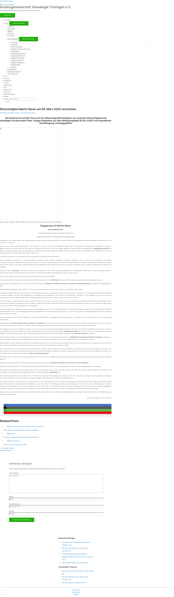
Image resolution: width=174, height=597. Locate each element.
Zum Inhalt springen (6, 1)
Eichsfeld (14, 45)
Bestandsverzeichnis (14, 72)
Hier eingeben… (14, 473)
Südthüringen (15, 65)
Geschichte (11, 29)
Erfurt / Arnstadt (16, 47)
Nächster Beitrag (6, 450)
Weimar (13, 67)
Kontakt (6, 96)
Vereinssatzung (13, 74)
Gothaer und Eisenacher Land (20, 49)
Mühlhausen (15, 51)
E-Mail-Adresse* (14, 504)
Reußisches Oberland (18, 53)
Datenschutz (8, 90)
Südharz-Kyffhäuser (17, 62)
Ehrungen (11, 33)
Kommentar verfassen (7, 113)
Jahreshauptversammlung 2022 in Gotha (75, 563)
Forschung (11, 35)
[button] (7, 101)
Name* (11, 497)
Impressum (7, 92)
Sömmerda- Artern (17, 60)
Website (11, 511)
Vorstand (10, 26)
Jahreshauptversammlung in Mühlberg (74, 554)
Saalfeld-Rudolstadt (17, 58)
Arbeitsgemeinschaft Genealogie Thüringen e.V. (35, 7)
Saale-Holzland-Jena (18, 56)
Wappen (10, 31)
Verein (17, 113)
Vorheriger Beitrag (7, 448)
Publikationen (12, 69)
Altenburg (14, 42)
